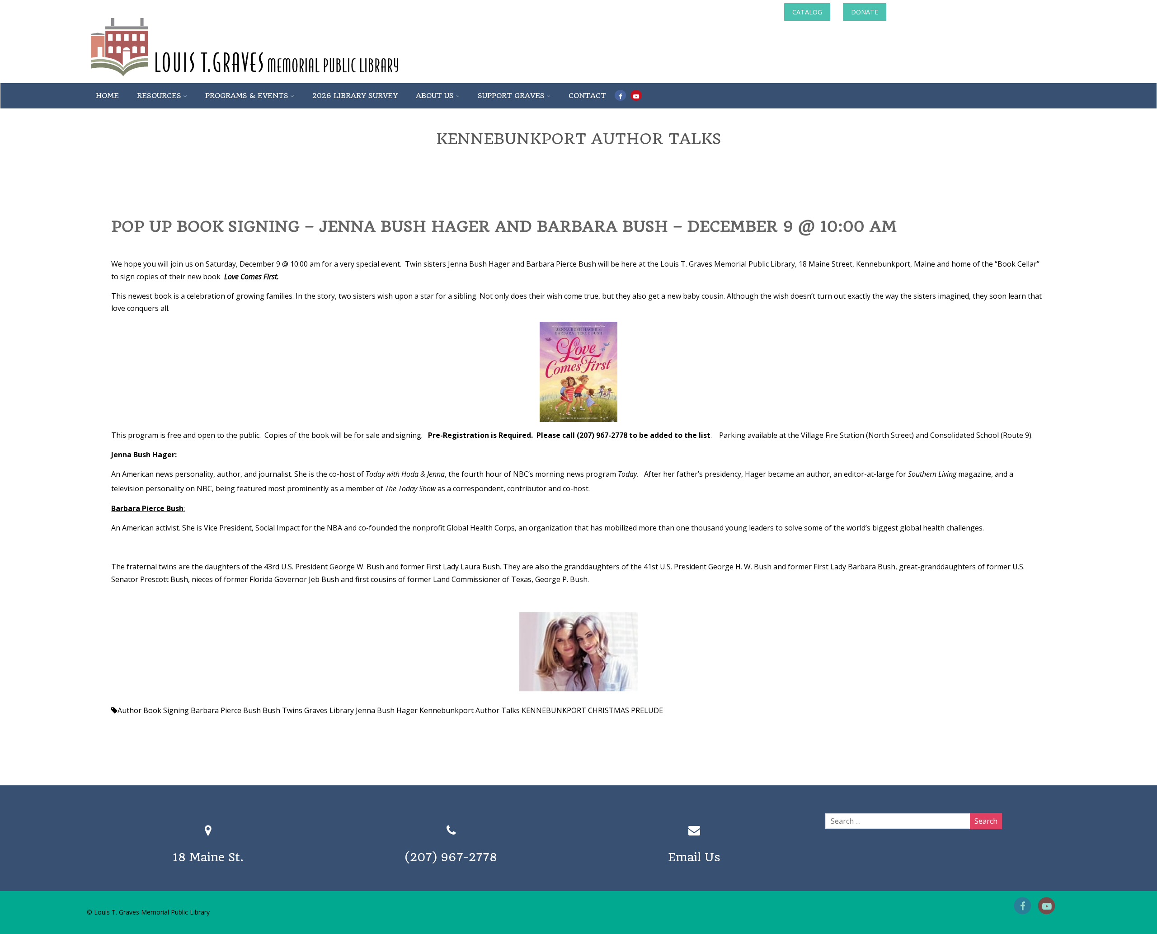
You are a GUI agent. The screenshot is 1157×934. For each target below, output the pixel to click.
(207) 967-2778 (451, 857)
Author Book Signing (153, 710)
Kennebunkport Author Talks (469, 710)
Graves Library (329, 710)
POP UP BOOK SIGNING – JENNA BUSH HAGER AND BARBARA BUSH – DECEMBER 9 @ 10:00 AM (504, 226)
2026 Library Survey (355, 95)
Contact (587, 95)
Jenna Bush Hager (387, 710)
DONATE (864, 12)
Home (107, 95)
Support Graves (511, 95)
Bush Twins (282, 710)
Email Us (694, 857)
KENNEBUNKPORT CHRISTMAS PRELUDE (592, 710)
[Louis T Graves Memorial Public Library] (269, 78)
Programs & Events (246, 95)
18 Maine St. (208, 857)
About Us (435, 95)
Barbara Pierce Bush (226, 710)
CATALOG (807, 12)
